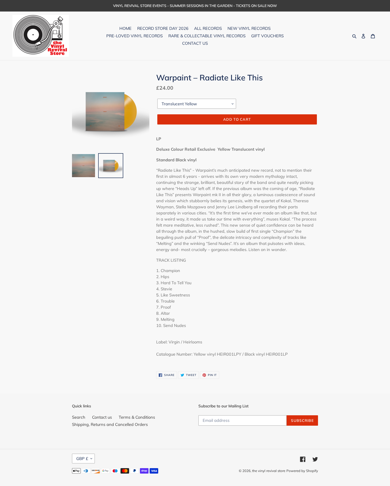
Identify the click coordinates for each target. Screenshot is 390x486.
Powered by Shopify (302, 471)
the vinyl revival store (268, 471)
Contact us (102, 417)
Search (78, 417)
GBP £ (82, 458)
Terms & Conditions (137, 417)
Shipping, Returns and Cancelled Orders (110, 424)
